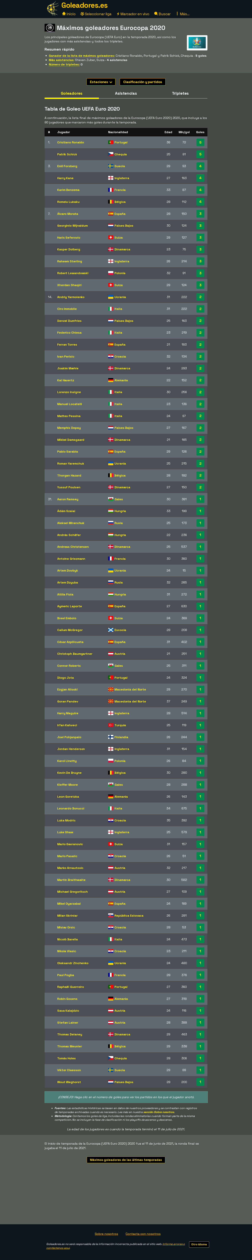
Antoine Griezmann (71, 559)
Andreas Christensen (73, 547)
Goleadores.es (84, 5)
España (120, 214)
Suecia (120, 166)
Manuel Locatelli (69, 404)
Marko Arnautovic (70, 868)
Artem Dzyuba (67, 582)
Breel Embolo (66, 618)
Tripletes (180, 93)
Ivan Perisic (65, 356)
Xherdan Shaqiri (69, 285)
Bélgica (120, 202)
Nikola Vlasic (66, 951)
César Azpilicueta (70, 642)
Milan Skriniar (67, 915)
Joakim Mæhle (68, 368)
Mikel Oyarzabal (69, 904)
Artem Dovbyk (67, 570)
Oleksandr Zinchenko (72, 963)
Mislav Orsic (66, 927)
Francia (120, 190)
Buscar (164, 14)
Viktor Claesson (69, 1070)
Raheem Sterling (69, 261)
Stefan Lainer (67, 1022)
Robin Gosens (67, 999)
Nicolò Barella (67, 939)
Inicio (70, 14)
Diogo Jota (65, 678)
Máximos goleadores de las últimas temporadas (126, 1160)
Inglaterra (122, 178)
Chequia (121, 154)
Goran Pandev (67, 701)
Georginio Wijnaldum (72, 225)
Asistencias (126, 93)
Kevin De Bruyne (69, 773)
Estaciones (99, 82)
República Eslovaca (129, 915)
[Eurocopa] (197, 47)
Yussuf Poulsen (68, 487)
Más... (184, 14)
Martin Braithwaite (71, 880)
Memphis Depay (69, 428)
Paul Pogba (65, 975)
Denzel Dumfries (69, 321)
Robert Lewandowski (72, 273)
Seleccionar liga (97, 14)
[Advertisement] (126, 1199)
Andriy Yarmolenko (71, 297)
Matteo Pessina (69, 416)
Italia (118, 309)
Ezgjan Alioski (67, 689)
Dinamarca (122, 249)
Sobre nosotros (106, 1234)
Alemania (121, 380)
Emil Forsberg (67, 166)
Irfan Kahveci (67, 725)
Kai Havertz (65, 380)
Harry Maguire (67, 713)
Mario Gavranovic (70, 844)
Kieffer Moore (67, 785)
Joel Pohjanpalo (69, 737)
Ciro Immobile (67, 309)
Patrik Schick (67, 154)
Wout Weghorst (69, 1082)
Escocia (120, 630)
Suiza (119, 237)
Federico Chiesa (69, 332)
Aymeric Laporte (69, 606)
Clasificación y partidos (142, 82)
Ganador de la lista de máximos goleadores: (82, 56)
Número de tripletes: (64, 64)
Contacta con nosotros (143, 1234)
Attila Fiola (65, 594)
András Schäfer (69, 535)
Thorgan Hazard (69, 475)
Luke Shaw (65, 832)
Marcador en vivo (134, 14)
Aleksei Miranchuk (70, 523)
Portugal (121, 142)
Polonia (120, 273)
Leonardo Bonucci (70, 808)
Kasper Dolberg (68, 249)
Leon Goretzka (68, 797)
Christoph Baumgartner (74, 654)
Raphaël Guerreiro (70, 987)
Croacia (120, 356)
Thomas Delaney (69, 1034)
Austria (120, 654)
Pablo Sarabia (67, 451)
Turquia (120, 725)
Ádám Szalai (66, 511)
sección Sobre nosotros (158, 1112)
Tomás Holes (66, 1058)
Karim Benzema (68, 190)
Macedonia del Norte (130, 689)
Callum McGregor (70, 630)
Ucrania (120, 297)
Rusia (119, 523)
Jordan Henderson (71, 749)
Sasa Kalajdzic (68, 1011)
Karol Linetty (67, 761)
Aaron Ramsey (67, 499)
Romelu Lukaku (68, 202)
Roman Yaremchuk (70, 463)
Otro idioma (199, 1244)
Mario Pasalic (67, 856)
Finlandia (121, 737)
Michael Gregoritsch (72, 892)
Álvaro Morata (67, 214)
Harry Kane (65, 178)
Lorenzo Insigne (69, 392)
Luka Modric (66, 820)
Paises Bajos (124, 225)
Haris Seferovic (68, 237)
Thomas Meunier (69, 1046)
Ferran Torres (67, 344)
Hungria (120, 511)
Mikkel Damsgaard (70, 440)
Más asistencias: (61, 60)
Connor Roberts (69, 666)
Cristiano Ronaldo (70, 142)
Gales (119, 499)
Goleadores (71, 93)
